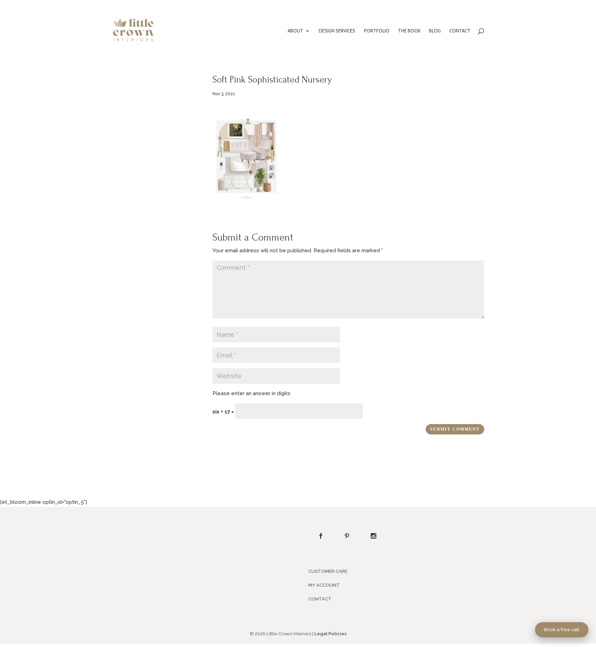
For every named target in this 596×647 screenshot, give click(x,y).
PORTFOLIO (376, 30)
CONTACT (459, 30)
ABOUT (295, 30)
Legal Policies (330, 633)
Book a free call (561, 629)
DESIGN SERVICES (337, 30)
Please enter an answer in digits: (251, 393)
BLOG (435, 30)
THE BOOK (409, 30)
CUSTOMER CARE (328, 571)
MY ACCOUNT (324, 585)
